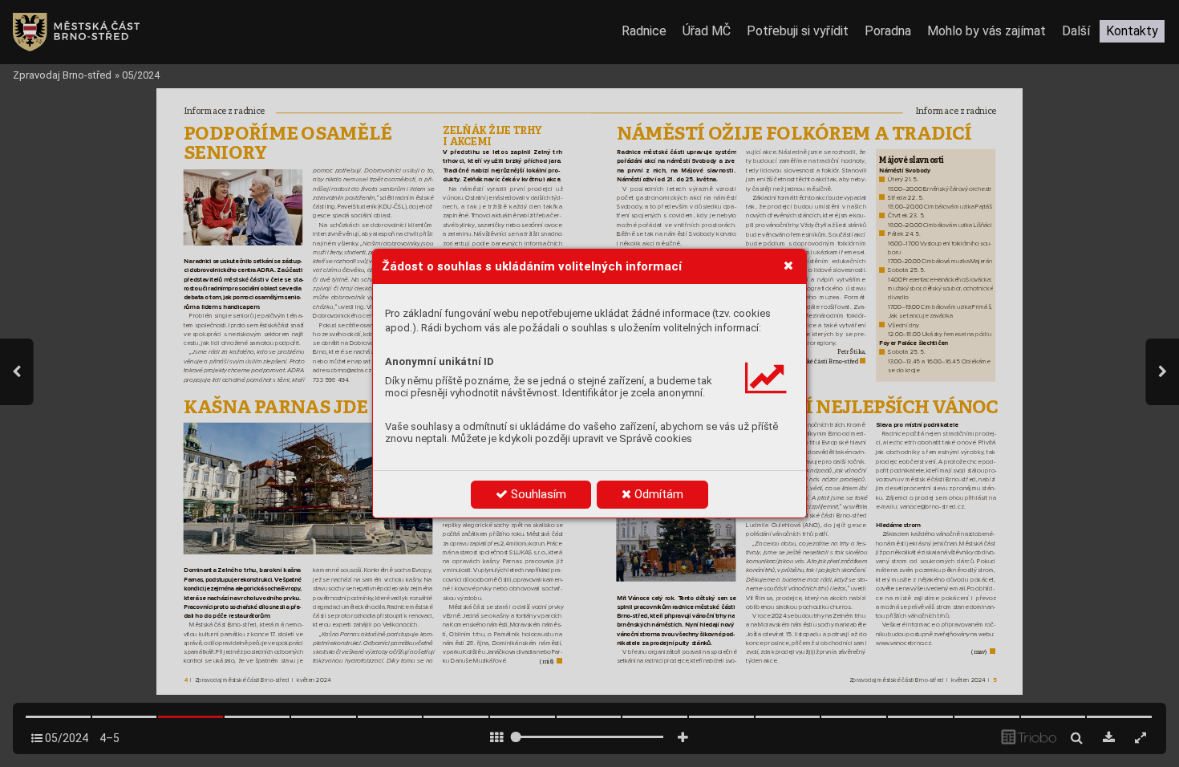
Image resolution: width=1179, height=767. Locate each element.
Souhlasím (537, 494)
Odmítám (657, 494)
